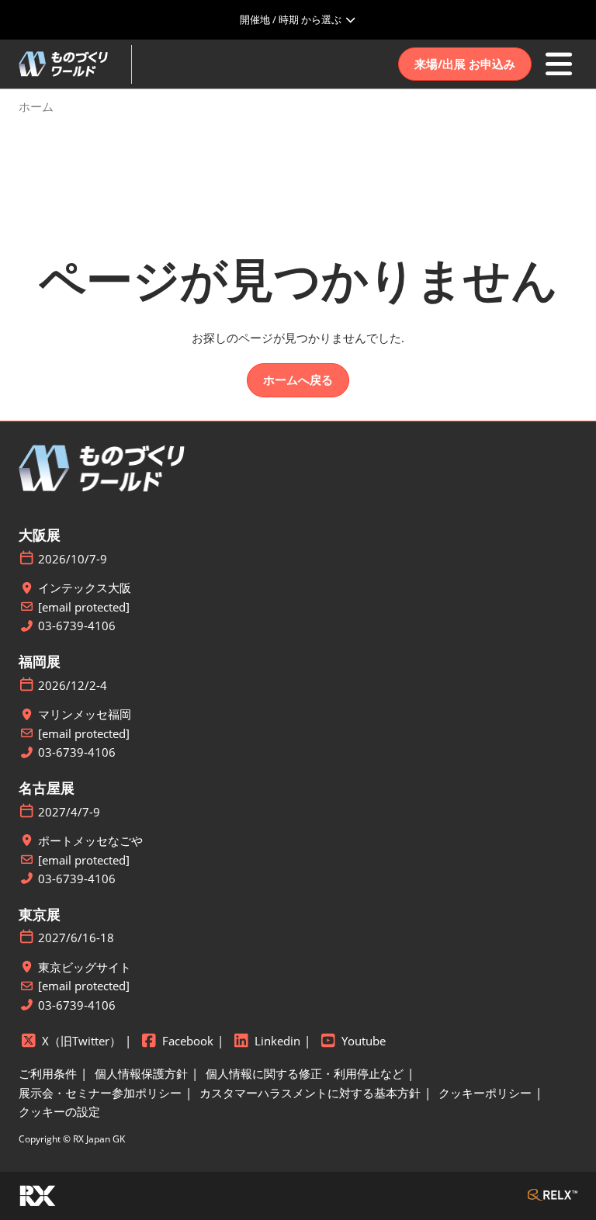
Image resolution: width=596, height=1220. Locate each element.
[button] (465, 64)
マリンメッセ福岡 (84, 714)
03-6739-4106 (77, 626)
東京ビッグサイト (84, 967)
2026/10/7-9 (72, 559)
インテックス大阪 (84, 588)
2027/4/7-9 (69, 812)
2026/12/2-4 (72, 685)
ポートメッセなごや (90, 841)
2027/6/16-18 (76, 938)
